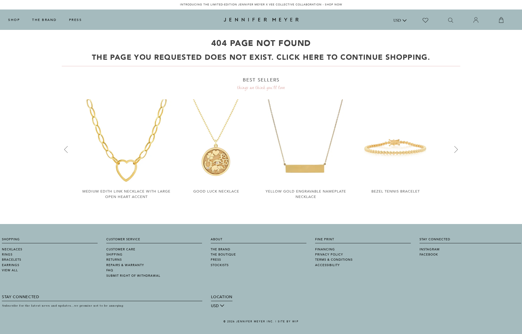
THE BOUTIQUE (223, 255)
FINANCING (325, 249)
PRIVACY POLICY (329, 255)
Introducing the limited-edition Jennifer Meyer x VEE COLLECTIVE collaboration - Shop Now (261, 5)
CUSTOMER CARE (120, 249)
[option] (261, 5)
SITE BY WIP (288, 321)
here (313, 57)
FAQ (109, 270)
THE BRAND (44, 20)
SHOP (14, 20)
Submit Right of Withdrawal (133, 276)
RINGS (7, 255)
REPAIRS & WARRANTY (125, 265)
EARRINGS (10, 265)
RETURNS (114, 260)
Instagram (430, 249)
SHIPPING (114, 255)
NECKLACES (12, 249)
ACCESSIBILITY (327, 265)
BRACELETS (11, 260)
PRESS (75, 20)
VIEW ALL (10, 270)
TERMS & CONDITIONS (334, 260)
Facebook (429, 255)
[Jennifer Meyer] (261, 19)
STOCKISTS (220, 265)
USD (397, 21)
